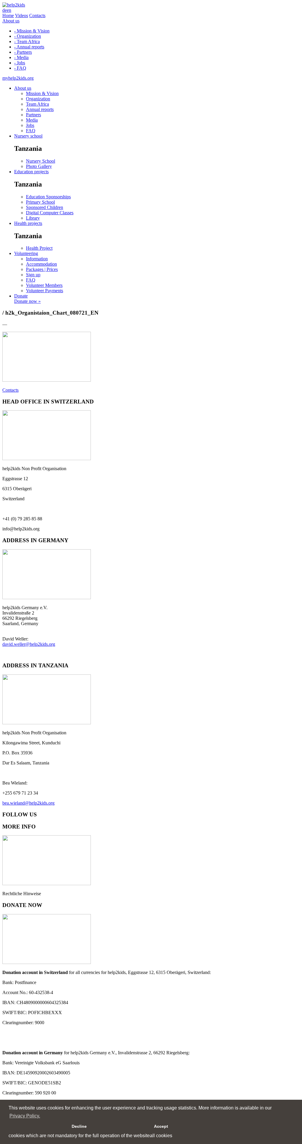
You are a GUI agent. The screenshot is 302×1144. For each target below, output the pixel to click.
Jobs (30, 125)
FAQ (30, 130)
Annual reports (40, 109)
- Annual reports (29, 46)
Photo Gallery (39, 166)
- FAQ (20, 68)
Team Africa (37, 104)
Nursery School (40, 161)
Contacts (37, 15)
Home (8, 15)
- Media (21, 57)
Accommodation (41, 264)
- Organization (27, 36)
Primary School (40, 202)
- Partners (23, 52)
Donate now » (27, 301)
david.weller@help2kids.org (28, 644)
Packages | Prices (42, 269)
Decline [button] (79, 1126)
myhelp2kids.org (18, 78)
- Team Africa (27, 41)
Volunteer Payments (44, 290)
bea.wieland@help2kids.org (28, 802)
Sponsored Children (44, 207)
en (9, 10)
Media (32, 119)
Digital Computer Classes (49, 212)
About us (10, 20)
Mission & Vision (42, 93)
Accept (161, 1126)
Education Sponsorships (48, 196)
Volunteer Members (44, 285)
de (4, 10)
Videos (21, 15)
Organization (38, 98)
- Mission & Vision (32, 30)
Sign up (33, 274)
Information (37, 258)
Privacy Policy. (24, 1115)
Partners (33, 114)
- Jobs (19, 62)
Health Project (39, 248)
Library (33, 217)
